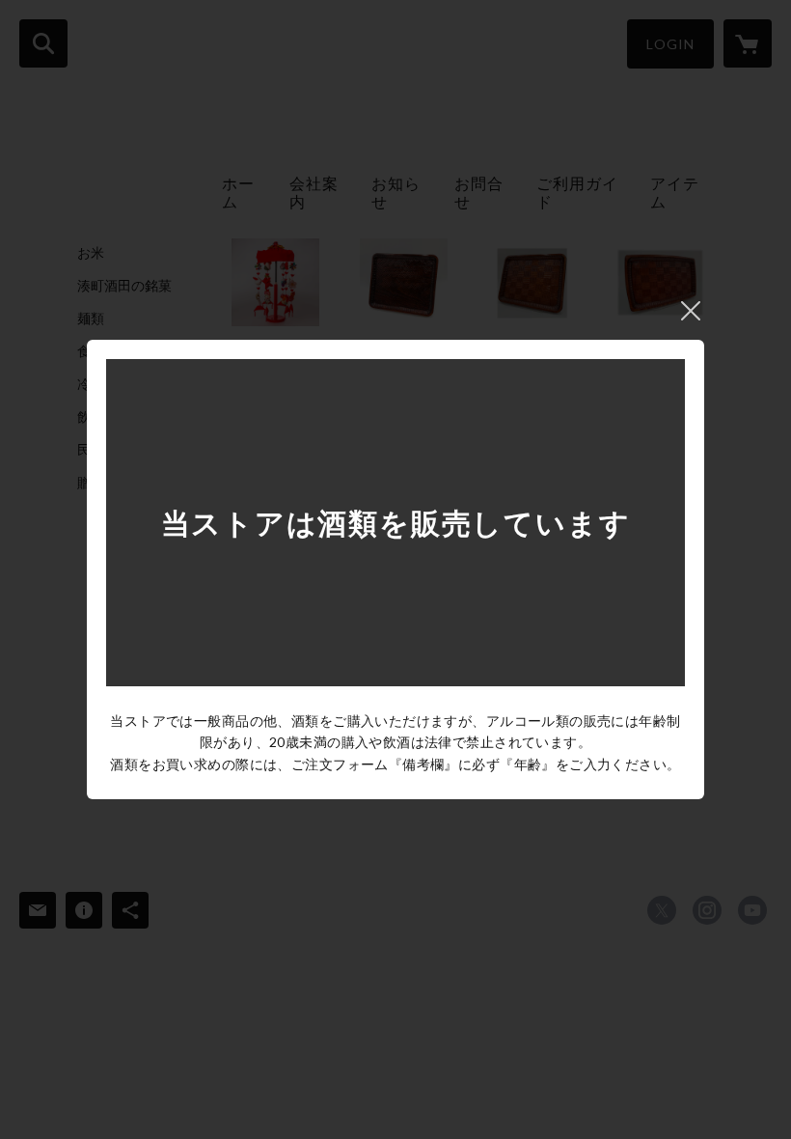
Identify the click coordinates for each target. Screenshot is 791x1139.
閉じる (690, 310)
